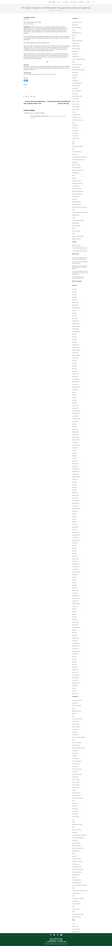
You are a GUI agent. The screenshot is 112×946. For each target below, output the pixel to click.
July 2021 (74, 392)
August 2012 (75, 653)
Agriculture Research (77, 22)
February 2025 (75, 302)
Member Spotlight (76, 167)
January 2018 (75, 498)
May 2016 (74, 550)
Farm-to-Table (75, 104)
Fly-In (73, 122)
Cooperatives (75, 56)
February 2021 (75, 405)
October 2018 (75, 474)
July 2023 (74, 334)
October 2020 (75, 416)
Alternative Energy (76, 27)
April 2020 (74, 426)
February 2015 (75, 590)
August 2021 (75, 389)
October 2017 (75, 506)
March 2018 (74, 492)
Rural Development (76, 204)
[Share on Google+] (29, 96)
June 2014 (74, 611)
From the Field (75, 138)
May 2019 (74, 455)
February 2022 (75, 373)
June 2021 (74, 395)
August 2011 (75, 685)
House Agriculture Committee (79, 157)
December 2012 (75, 643)
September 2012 (76, 651)
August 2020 (75, 421)
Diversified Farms (76, 67)
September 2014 (76, 603)
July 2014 (74, 609)
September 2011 (76, 683)
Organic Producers (76, 180)
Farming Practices (76, 117)
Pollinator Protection (77, 183)
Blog (73, 38)
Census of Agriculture (77, 40)
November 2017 (75, 503)
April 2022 (74, 368)
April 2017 (74, 521)
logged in (32, 113)
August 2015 (75, 574)
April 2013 (74, 632)
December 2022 (75, 347)
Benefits (74, 35)
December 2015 (75, 564)
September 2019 (76, 445)
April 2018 (74, 490)
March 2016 (74, 556)
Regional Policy (75, 196)
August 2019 (75, 447)
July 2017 (74, 513)
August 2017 (75, 511)
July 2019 (74, 450)
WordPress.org (75, 931)
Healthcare (74, 154)
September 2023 (76, 331)
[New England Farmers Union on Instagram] (57, 934)
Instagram (52, 74)
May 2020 (74, 424)
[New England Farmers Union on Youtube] (61, 934)
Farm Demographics (77, 83)
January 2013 (75, 640)
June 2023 (74, 336)
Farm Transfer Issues (77, 96)
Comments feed (76, 929)
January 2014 (75, 624)
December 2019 (75, 437)
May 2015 (74, 582)
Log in (73, 923)
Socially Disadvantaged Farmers (79, 212)
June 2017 (74, 516)
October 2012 (75, 648)
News (73, 175)
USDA (73, 228)
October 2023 (75, 328)
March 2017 (74, 524)
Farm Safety (75, 88)
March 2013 (74, 635)
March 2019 (74, 461)
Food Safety (75, 135)
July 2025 (74, 289)
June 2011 (74, 690)
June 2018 (74, 484)
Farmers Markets (76, 114)
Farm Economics (76, 85)
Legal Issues (75, 162)
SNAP (73, 209)
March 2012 (74, 667)
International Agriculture (78, 159)
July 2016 (74, 545)
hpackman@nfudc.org (29, 23)
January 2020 (75, 434)
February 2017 (75, 527)
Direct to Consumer (76, 64)
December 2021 (75, 379)
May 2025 (74, 294)
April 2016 (74, 553)
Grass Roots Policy (76, 151)
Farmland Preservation (77, 120)
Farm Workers (75, 98)
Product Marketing (76, 188)
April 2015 (74, 585)
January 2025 (75, 305)
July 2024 (74, 310)
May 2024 (74, 315)
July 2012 (74, 656)
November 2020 (75, 413)
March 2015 (74, 587)
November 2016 (75, 535)
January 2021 (75, 408)
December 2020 (75, 410)
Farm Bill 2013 (75, 80)
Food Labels (75, 133)
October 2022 (75, 352)
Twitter (46, 74)
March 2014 (74, 619)
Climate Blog (75, 43)
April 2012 (74, 664)
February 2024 (75, 321)
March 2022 (74, 371)
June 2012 (74, 659)
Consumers (75, 54)
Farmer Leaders (76, 106)
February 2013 (75, 638)
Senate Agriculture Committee (79, 207)
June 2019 (74, 453)
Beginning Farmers (76, 32)
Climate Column (76, 48)
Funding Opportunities (77, 146)
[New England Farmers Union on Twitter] (54, 934)
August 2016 (75, 542)
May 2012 (74, 661)
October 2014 (75, 601)
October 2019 (75, 442)
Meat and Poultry (76, 164)
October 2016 (75, 537)
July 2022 (74, 360)
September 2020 (76, 418)
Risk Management (76, 201)
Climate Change (76, 46)
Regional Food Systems (77, 191)
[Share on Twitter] (26, 96)
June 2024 (74, 313)
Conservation (75, 51)
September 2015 (76, 572)
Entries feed (75, 926)
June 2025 (74, 292)
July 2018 (74, 482)
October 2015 (75, 569)
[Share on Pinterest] (34, 96)
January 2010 (75, 693)
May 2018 (74, 487)
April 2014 (74, 616)
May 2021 (74, 397)
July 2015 (74, 577)
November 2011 (75, 677)
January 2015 (75, 593)
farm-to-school (76, 101)
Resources (74, 199)
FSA (73, 141)
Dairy (73, 61)
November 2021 (75, 381)
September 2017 (76, 508)
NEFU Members (75, 172)
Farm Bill (74, 77)
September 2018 (76, 476)
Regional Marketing (77, 194)
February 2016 (75, 558)
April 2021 (74, 400)
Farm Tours (75, 93)
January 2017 (75, 529)
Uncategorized (75, 223)
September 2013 (76, 627)
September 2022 (76, 355)
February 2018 (75, 495)
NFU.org (34, 74)
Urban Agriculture (76, 225)
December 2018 (75, 469)
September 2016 (76, 540)
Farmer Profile (75, 109)
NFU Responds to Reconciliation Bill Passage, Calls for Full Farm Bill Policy (79, 267)
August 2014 (75, 606)
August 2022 (75, 358)
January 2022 (75, 376)
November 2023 (75, 326)
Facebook (42, 74)
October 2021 (75, 384)
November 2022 (75, 350)
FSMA (73, 143)
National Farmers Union (77, 170)
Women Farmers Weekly (78, 236)
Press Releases (59, 10)
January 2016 (75, 561)
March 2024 (74, 318)
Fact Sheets (75, 75)
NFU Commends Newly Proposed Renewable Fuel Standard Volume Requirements (80, 273)
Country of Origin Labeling (78, 59)
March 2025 (74, 299)
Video (73, 233)
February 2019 (75, 463)
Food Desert (75, 125)
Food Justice (75, 130)
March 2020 (74, 429)
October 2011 (75, 680)
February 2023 (75, 344)
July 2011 (74, 688)
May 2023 (74, 339)
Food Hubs (74, 128)
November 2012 (75, 646)
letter (26, 36)
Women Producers (76, 238)
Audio (73, 30)
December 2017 (75, 500)
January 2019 (75, 466)
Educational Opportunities (78, 69)
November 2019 (75, 439)
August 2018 (75, 479)
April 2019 (74, 458)
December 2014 (75, 595)
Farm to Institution (76, 91)
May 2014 (74, 614)
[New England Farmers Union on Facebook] (50, 934)
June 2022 (74, 363)
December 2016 (75, 532)
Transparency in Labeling (78, 220)
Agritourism (75, 24)
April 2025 (74, 297)
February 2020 (75, 432)
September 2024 (76, 307)
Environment (75, 72)
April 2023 (74, 342)
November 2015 (75, 566)
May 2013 (74, 630)
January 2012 (75, 672)
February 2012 (75, 669)
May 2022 (74, 366)
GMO (73, 149)
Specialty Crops (76, 215)
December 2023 (75, 323)
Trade (73, 217)
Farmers (74, 112)
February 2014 (75, 622)
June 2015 (74, 580)
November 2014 (75, 598)
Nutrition (74, 178)
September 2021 (76, 387)
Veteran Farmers (76, 231)
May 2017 (74, 519)
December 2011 (75, 675)
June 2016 (74, 548)
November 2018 (75, 471)
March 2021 (74, 402)
